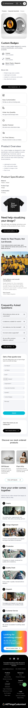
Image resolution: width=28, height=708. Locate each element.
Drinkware (7, 686)
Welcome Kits (7, 677)
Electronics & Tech (7, 691)
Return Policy (20, 697)
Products (7, 673)
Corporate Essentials (7, 684)
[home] (8, 3)
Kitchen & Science (7, 679)
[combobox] (5, 379)
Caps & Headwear (7, 688)
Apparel (7, 674)
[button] (24, 3)
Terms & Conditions (20, 695)
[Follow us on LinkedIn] (14, 658)
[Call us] (20, 3)
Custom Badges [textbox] (8, 397)
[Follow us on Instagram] (10, 658)
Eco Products (7, 693)
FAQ (21, 684)
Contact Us (20, 682)
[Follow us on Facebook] (17, 658)
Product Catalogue (20, 677)
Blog (20, 674)
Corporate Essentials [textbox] (10, 388)
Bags (7, 681)
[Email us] (17, 3)
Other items (7, 695)
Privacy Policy (20, 693)
